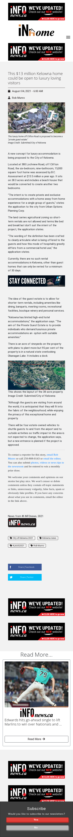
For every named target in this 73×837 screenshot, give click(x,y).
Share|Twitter (27, 577)
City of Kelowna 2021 (23, 538)
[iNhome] (68, 37)
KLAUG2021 (18, 545)
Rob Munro (18, 97)
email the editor (51, 458)
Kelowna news (49, 538)
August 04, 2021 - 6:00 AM (27, 91)
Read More (35, 739)
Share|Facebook (26, 566)
